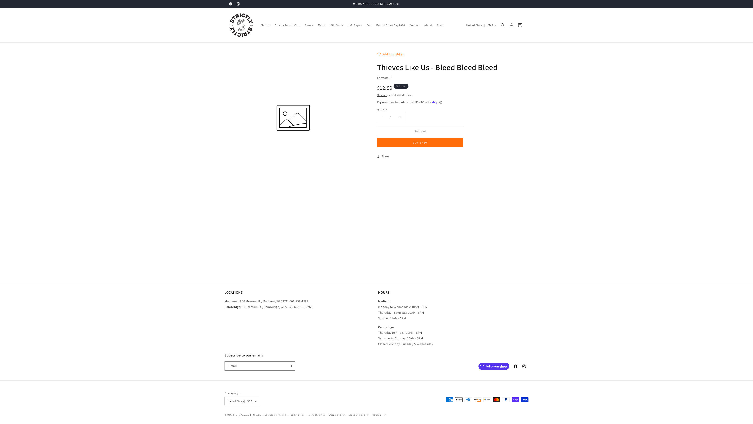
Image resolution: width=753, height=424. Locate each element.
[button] (265, 25)
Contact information (275, 414)
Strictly (236, 415)
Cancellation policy (359, 414)
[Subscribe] (290, 366)
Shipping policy (337, 414)
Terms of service (316, 414)
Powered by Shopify (251, 415)
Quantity (382, 109)
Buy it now (420, 142)
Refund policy (380, 414)
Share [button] (385, 156)
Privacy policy (297, 414)
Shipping (382, 94)
